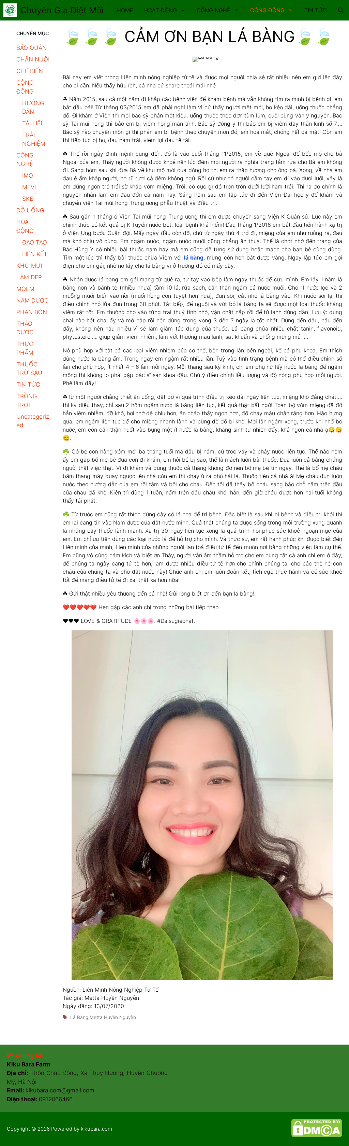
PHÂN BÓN (31, 312)
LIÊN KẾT (34, 254)
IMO (27, 175)
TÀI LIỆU (33, 123)
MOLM (25, 288)
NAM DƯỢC (32, 300)
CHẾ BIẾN (29, 71)
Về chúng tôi (25, 1055)
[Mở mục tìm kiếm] (341, 10)
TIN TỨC (315, 10)
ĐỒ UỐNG (30, 210)
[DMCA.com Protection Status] (316, 1135)
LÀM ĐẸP (29, 277)
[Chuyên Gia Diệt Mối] (10, 10)
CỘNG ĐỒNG (267, 10)
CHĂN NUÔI (32, 59)
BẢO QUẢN (31, 47)
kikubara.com (96, 1129)
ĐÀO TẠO (34, 242)
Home (125, 10)
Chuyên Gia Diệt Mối (62, 10)
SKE (27, 198)
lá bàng (193, 257)
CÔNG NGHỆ (213, 10)
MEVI (29, 187)
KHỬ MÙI (29, 265)
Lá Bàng (79, 1017)
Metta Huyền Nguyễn (113, 1017)
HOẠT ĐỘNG (160, 10)
